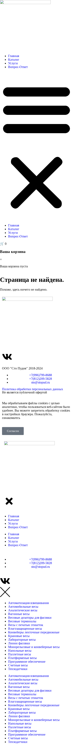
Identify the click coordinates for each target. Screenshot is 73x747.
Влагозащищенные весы (25, 628)
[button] (36, 146)
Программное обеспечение (26, 661)
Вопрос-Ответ (18, 67)
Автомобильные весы (23, 606)
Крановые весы (19, 636)
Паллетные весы (19, 654)
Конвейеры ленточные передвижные (33, 632)
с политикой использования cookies (45, 418)
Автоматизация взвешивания (28, 603)
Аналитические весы (22, 610)
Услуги (13, 63)
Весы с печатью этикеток (25, 625)
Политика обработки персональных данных (32, 389)
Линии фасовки (19, 643)
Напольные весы (19, 650)
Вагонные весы (19, 614)
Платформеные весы (22, 658)
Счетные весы (18, 665)
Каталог (13, 59)
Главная (13, 56)
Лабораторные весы (22, 639)
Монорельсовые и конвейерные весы (34, 647)
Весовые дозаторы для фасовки (30, 617)
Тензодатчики (17, 669)
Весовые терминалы (22, 621)
